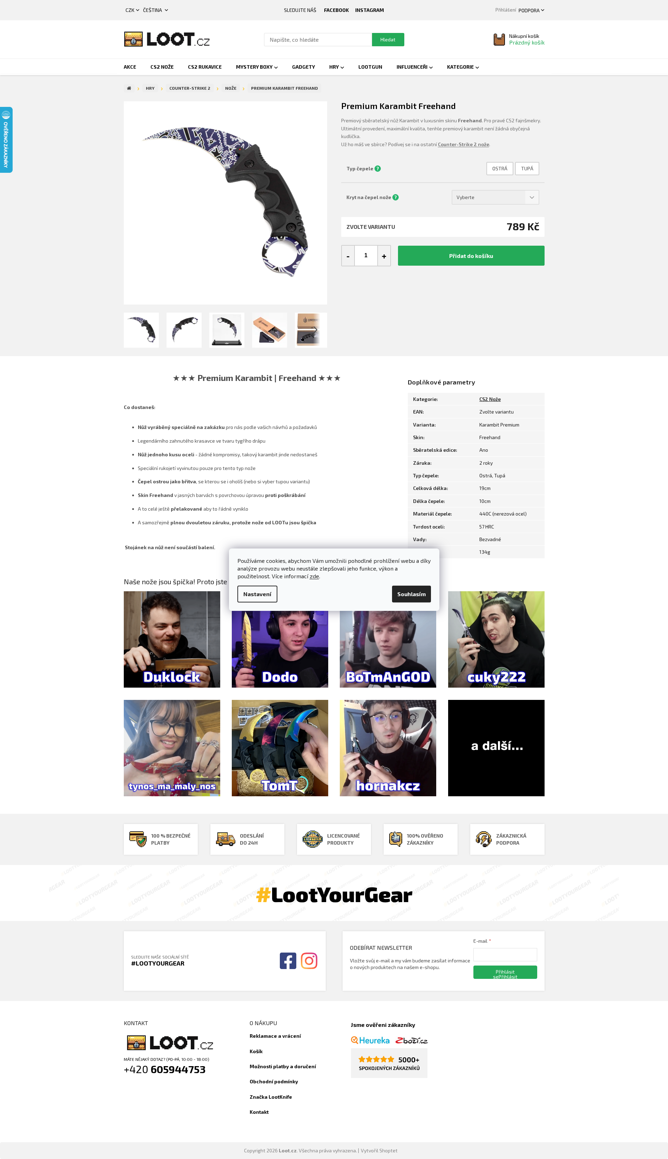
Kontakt (259, 1112)
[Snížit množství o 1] (348, 256)
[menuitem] (130, 67)
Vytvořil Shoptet (379, 1150)
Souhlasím (411, 594)
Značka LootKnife (271, 1097)
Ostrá (499, 168)
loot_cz (369, 10)
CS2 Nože (490, 399)
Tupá (527, 168)
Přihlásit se (504, 974)
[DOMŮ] (129, 88)
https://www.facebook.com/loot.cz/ (336, 10)
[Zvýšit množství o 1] (383, 256)
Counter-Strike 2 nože (463, 144)
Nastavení (257, 594)
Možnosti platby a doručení (283, 1066)
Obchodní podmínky (274, 1081)
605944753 (178, 1069)
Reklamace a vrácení (275, 1036)
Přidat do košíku (471, 255)
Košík (256, 1051)
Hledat (388, 39)
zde (314, 576)
